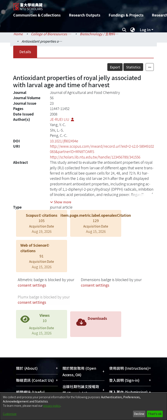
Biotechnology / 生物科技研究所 (100, 33)
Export (115, 67)
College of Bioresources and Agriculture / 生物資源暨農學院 (51, 33)
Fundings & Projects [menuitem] (126, 15)
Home (18, 33)
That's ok (155, 414)
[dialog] (83, 406)
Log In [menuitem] (145, 29)
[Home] (86, 5)
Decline (139, 414)
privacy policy (51, 406)
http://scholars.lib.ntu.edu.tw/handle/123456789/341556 (95, 156)
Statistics (133, 67)
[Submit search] (124, 29)
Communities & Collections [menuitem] (37, 15)
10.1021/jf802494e (64, 140)
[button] (60, 202)
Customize (9, 414)
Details (25, 51)
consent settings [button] (32, 285)
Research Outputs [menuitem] (84, 15)
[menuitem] (132, 29)
